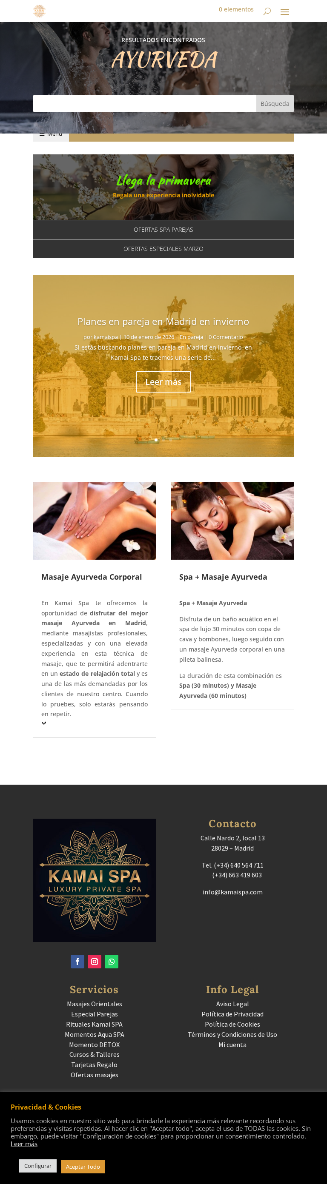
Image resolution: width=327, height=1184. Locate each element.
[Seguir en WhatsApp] (111, 961)
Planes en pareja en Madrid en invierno (163, 321)
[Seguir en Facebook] (77, 961)
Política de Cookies (232, 1024)
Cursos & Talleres (94, 1054)
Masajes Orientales (94, 1003)
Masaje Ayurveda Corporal (91, 577)
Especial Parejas (94, 1014)
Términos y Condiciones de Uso (232, 1034)
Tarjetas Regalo (94, 1064)
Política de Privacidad (232, 1014)
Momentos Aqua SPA (94, 1034)
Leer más (163, 381)
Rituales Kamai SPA (94, 1024)
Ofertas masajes (94, 1074)
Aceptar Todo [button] (83, 1166)
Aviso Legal (232, 1003)
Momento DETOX (94, 1044)
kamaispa (106, 337)
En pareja (191, 337)
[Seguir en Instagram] (94, 961)
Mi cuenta (232, 1044)
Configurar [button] (38, 1166)
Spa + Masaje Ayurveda (223, 577)
